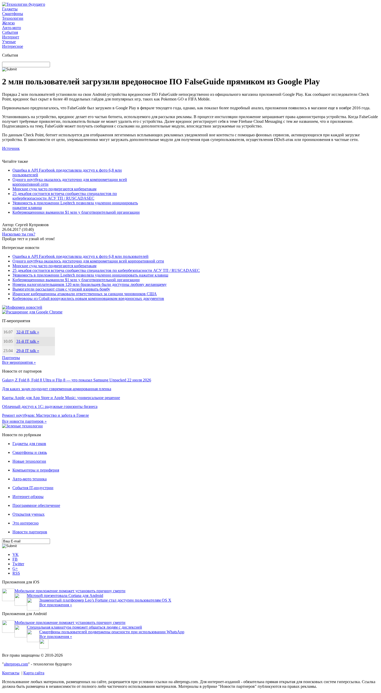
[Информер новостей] (22, 307)
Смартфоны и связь (29, 452)
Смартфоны (12, 13)
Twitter (18, 564)
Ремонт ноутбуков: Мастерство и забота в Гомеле (45, 415)
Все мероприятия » (19, 362)
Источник (11, 148)
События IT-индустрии (32, 488)
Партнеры (11, 357)
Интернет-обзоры (28, 496)
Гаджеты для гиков (29, 443)
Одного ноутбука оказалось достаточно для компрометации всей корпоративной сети (88, 261)
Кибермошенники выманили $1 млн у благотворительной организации (76, 212)
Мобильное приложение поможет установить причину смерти (70, 591)
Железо (8, 23)
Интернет (10, 37)
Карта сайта (33, 673)
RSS (16, 573)
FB (15, 559)
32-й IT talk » (27, 332)
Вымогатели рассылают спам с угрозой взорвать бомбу (61, 289)
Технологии (12, 18)
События (10, 32)
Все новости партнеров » (24, 421)
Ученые (9, 41)
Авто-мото (11, 27)
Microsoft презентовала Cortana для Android (65, 595)
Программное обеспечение (36, 505)
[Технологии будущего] (23, 4)
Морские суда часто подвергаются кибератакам (54, 189)
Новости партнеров (29, 532)
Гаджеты (10, 9)
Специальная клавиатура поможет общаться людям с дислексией (84, 627)
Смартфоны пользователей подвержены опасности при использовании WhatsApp (111, 632)
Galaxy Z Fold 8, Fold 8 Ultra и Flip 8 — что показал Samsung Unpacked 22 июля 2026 (76, 380)
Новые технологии (29, 461)
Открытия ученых (28, 514)
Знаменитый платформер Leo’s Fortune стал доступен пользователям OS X (105, 600)
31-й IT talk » (27, 341)
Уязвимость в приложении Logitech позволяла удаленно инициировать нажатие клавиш (90, 275)
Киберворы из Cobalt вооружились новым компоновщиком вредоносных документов (88, 298)
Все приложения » (55, 605)
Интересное (12, 46)
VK (15, 554)
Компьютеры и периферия (35, 470)
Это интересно (25, 523)
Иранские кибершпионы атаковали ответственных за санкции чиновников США (84, 294)
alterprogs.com (16, 664)
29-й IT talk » (27, 350)
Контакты (10, 673)
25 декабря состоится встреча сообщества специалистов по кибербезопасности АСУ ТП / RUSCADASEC (64, 195)
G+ (15, 568)
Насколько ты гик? (18, 234)
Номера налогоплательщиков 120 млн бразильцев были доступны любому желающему (89, 284)
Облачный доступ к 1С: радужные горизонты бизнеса (49, 406)
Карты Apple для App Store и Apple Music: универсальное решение (61, 397)
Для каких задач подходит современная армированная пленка (56, 389)
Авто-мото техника (29, 479)
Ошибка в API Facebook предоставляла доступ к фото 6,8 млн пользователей (80, 256)
